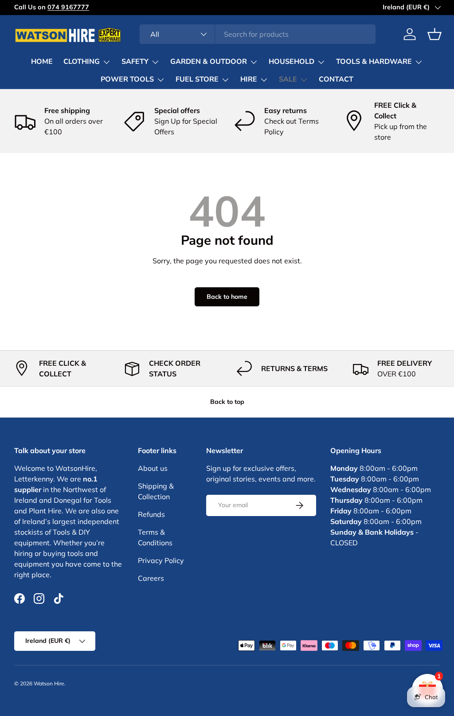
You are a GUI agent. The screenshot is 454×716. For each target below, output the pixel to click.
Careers (151, 578)
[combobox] (258, 34)
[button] (434, 34)
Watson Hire (49, 683)
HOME (42, 62)
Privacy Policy (161, 560)
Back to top (227, 402)
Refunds (151, 514)
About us (153, 468)
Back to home (227, 297)
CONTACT (336, 79)
